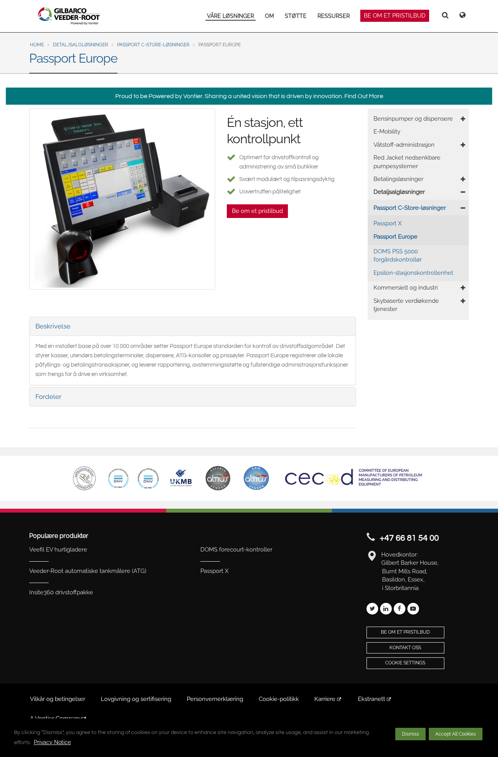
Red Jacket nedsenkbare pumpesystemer (407, 161)
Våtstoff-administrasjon (404, 144)
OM (269, 16)
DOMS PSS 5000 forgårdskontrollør (398, 255)
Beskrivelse (52, 326)
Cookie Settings (405, 663)
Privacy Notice (52, 742)
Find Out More (363, 96)
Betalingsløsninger (398, 179)
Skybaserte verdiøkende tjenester (406, 305)
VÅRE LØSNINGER (230, 16)
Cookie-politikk (279, 699)
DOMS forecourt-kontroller (236, 549)
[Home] (69, 16)
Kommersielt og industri (406, 287)
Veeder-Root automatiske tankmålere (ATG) (87, 570)
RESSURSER (333, 16)
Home (37, 44)
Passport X (388, 223)
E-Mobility (387, 131)
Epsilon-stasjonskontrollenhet (413, 272)
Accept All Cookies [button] (455, 734)
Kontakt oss (405, 647)
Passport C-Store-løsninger (153, 44)
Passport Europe (395, 236)
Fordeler (48, 396)
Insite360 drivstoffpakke (61, 592)
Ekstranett (372, 699)
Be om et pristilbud (395, 15)
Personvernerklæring (215, 699)
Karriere (325, 699)
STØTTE (296, 16)
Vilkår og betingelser (57, 699)
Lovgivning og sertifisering (136, 699)
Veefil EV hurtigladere (58, 549)
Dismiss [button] (410, 734)
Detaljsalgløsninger (80, 44)
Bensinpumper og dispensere (413, 118)
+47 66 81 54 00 (409, 538)
